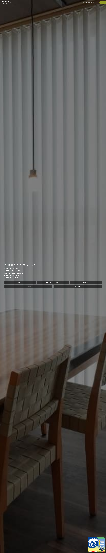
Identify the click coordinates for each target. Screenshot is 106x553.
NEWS (81, 2)
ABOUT (97, 2)
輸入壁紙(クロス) (91, 2)
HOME (77, 2)
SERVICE (85, 2)
